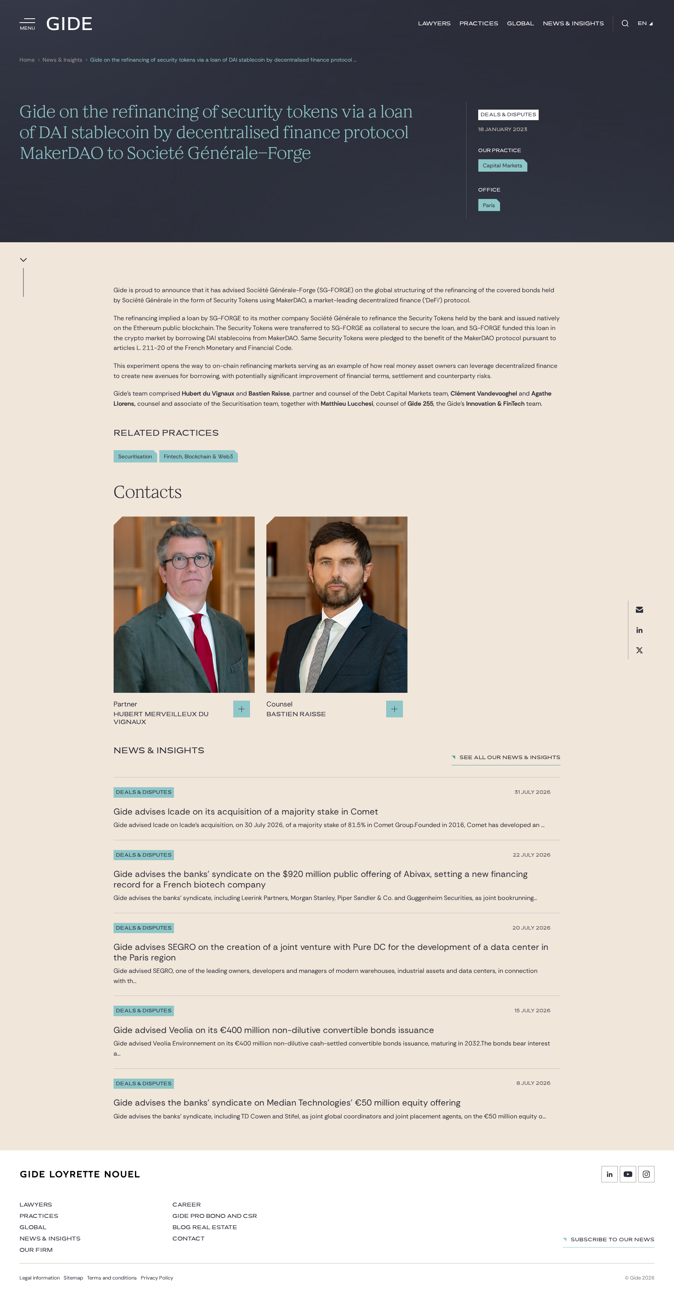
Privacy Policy (157, 1277)
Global (520, 24)
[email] (639, 609)
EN (642, 23)
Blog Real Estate (204, 1227)
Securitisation (135, 456)
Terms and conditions (112, 1277)
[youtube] (628, 1174)
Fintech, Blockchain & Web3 (198, 456)
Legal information (40, 1277)
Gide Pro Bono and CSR (214, 1216)
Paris (489, 205)
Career (186, 1205)
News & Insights (573, 24)
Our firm (36, 1250)
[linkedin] (639, 630)
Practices (478, 24)
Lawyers (434, 24)
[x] (639, 650)
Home (27, 60)
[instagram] (646, 1174)
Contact (188, 1239)
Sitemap (73, 1277)
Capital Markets (502, 165)
